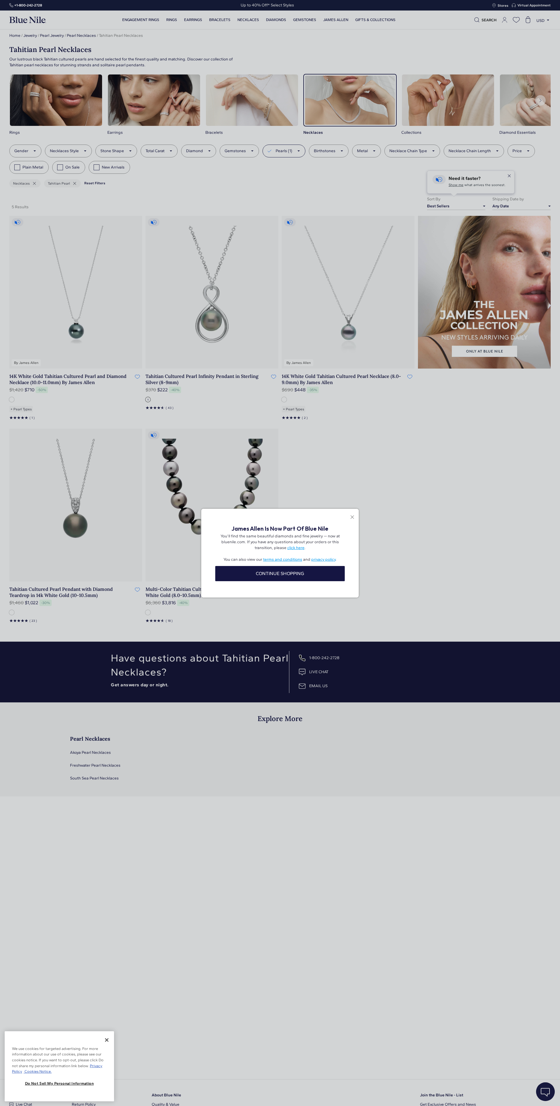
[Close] (106, 1040)
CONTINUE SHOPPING (280, 573)
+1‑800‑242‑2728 (28, 5)
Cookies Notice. (38, 1071)
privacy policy (323, 559)
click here (295, 547)
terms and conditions (282, 559)
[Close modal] (352, 517)
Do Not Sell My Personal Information (59, 1083)
